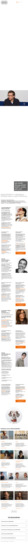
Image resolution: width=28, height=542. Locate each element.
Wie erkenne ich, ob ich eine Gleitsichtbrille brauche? (9, 525)
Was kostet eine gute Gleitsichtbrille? (7, 533)
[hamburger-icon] (21, 2)
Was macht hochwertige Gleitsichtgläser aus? (8, 537)
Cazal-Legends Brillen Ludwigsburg (19, 461)
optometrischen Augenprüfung (20, 342)
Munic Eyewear (18, 501)
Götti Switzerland (4, 501)
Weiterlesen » (4, 467)
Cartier (17, 482)
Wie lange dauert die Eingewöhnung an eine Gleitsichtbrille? (10, 529)
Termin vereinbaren (17, 2)
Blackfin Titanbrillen (4, 482)
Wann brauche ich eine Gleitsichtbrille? (7, 521)
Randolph (3, 441)
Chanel (17, 441)
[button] (14, 511)
